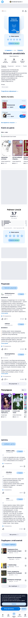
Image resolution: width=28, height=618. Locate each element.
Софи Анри (4, 415)
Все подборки (13, 586)
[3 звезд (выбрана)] (10, 50)
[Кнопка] (9, 141)
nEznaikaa (9, 472)
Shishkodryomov (10, 293)
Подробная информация (8, 91)
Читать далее (4, 313)
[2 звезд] (11, 39)
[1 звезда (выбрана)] (7, 50)
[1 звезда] (8, 39)
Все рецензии (13, 384)
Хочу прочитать (9, 609)
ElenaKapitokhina (10, 354)
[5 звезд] (20, 39)
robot (7, 498)
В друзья (22, 294)
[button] (14, 25)
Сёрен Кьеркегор (14, 56)
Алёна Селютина (17, 415)
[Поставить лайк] (2, 318)
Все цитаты (13, 534)
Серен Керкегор (16, 161)
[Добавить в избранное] (23, 11)
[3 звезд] (14, 39)
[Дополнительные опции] (18, 609)
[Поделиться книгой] (25, 11)
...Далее (23, 600)
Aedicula (7, 323)
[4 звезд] (17, 39)
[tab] (3, 66)
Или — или (4, 132)
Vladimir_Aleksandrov (11, 451)
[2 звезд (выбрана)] (8, 50)
